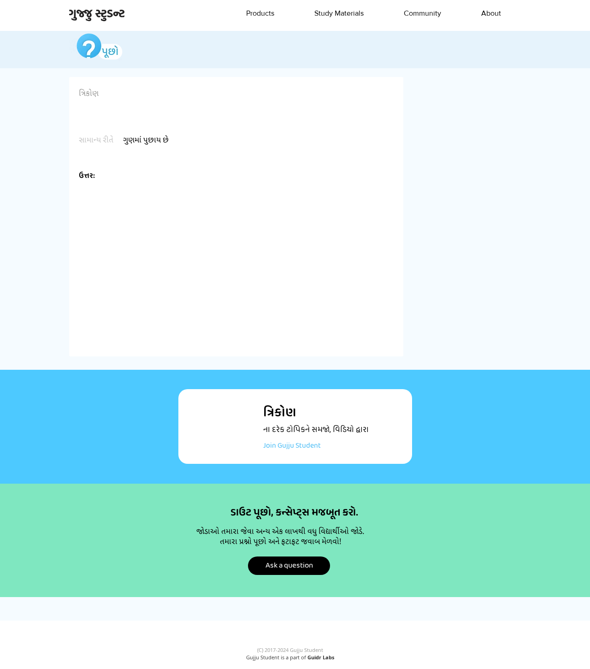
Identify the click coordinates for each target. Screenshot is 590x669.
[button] (260, 13)
